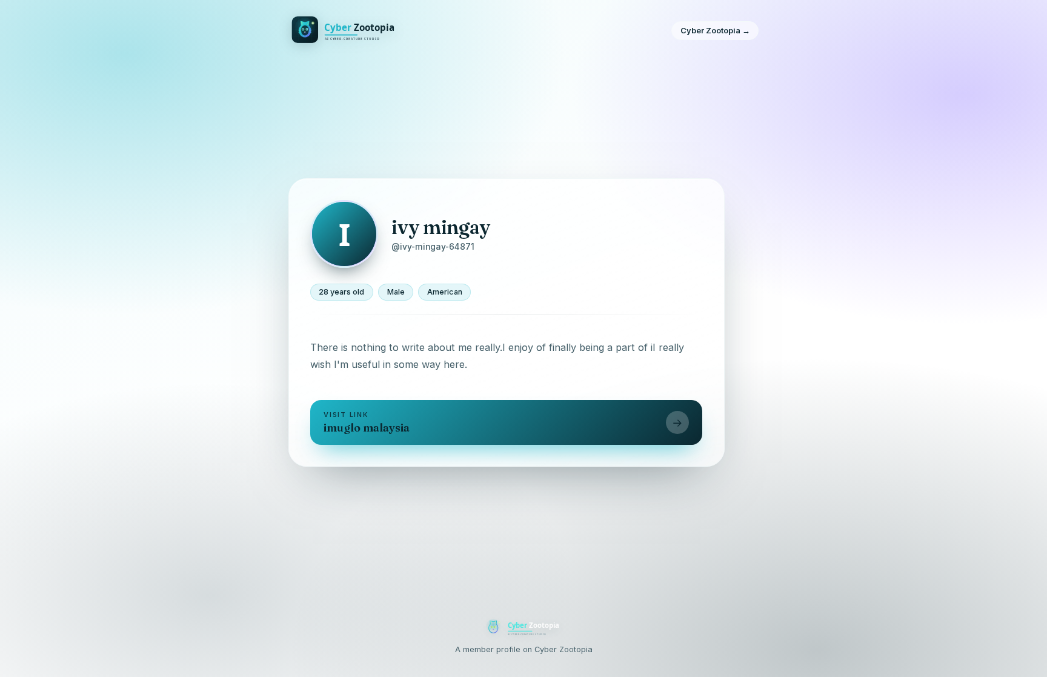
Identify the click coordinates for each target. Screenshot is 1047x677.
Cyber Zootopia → (715, 30)
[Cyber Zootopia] (346, 31)
